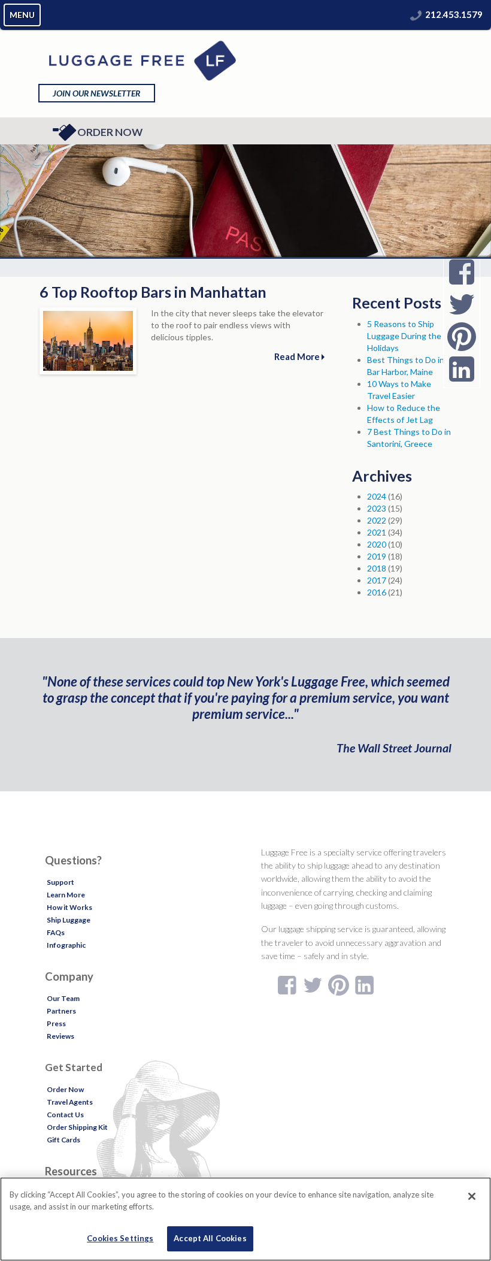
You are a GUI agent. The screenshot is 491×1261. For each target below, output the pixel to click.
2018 (376, 568)
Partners (61, 1010)
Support (60, 882)
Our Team (63, 998)
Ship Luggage (68, 919)
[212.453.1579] (416, 14)
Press (56, 1023)
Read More (298, 356)
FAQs (56, 932)
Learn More (66, 894)
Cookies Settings (120, 1238)
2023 (376, 508)
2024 (376, 496)
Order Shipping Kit (77, 1127)
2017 (376, 580)
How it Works (69, 907)
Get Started (73, 1067)
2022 (376, 520)
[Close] (472, 1196)
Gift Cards (63, 1139)
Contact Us (65, 1114)
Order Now (110, 132)
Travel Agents (70, 1101)
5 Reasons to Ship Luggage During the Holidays (404, 336)
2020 (376, 544)
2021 (376, 532)
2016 (376, 592)
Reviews (60, 1036)
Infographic (66, 945)
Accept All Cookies (210, 1238)
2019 (376, 556)
